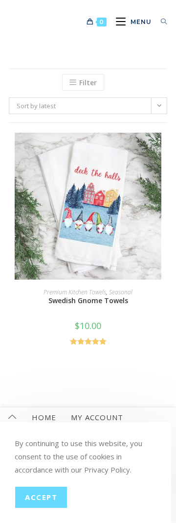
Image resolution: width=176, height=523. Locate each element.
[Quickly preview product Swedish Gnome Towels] (164, 150)
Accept (41, 497)
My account (97, 417)
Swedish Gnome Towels (88, 300)
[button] (164, 175)
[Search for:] (160, 21)
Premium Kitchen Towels (75, 292)
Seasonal (120, 292)
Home (44, 417)
